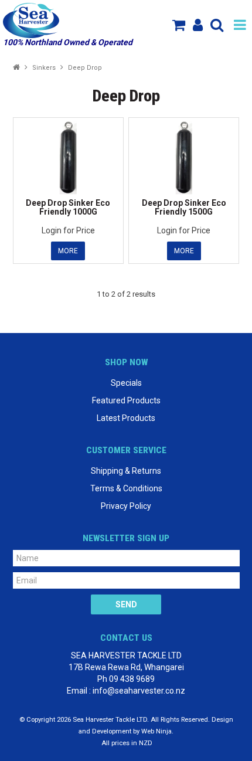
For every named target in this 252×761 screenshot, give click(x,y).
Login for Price (68, 230)
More (68, 251)
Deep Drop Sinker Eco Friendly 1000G (68, 207)
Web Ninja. (157, 731)
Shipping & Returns (126, 470)
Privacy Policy (126, 506)
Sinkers (44, 68)
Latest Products (126, 418)
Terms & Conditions (126, 488)
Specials (126, 383)
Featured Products (126, 400)
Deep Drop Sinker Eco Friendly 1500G (184, 207)
